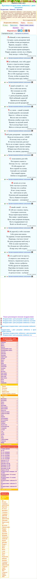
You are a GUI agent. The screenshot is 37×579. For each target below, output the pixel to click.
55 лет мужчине (5, 458)
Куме (2, 379)
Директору (4, 356)
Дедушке (3, 355)
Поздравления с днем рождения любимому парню (18, 319)
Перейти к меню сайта (18, 3)
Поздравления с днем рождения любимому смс (17, 335)
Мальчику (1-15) (5, 466)
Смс (22, 27)
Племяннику (4, 418)
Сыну (2, 433)
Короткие (4, 507)
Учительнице (4, 439)
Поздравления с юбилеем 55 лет (9, 484)
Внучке (3, 347)
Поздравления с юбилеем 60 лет (9, 487)
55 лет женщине (5, 457)
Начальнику (4, 407)
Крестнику (4, 373)
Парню (23, 22)
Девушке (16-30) (5, 463)
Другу (2, 360)
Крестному (4, 378)
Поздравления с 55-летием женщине (8, 478)
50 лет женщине (5, 453)
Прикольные (13, 25)
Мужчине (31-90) (5, 468)
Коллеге (3, 371)
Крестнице (4, 374)
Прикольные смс (5, 523)
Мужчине (30, 22)
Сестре (3, 429)
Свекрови (3, 428)
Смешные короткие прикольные (5, 563)
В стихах (5, 25)
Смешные (4, 512)
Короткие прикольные (5, 518)
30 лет (2, 450)
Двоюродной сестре (6, 348)
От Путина (4, 501)
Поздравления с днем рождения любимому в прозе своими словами (18, 330)
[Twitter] (21, 31)
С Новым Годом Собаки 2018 (4, 574)
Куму (2, 381)
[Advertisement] (18, 297)
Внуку (2, 345)
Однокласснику (5, 411)
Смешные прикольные (5, 504)
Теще (2, 437)
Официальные (5, 527)
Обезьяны (4, 520)
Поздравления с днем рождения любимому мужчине (19, 320)
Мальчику (4, 399)
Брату (2, 344)
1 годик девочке (5, 449)
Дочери (3, 358)
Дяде (2, 361)
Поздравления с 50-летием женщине (8, 475)
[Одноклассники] (24, 31)
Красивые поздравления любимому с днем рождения (20, 58)
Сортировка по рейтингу (22, 33)
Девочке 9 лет (5, 461)
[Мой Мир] (26, 31)
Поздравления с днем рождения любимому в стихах (19, 322)
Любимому (13, 9)
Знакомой (3, 366)
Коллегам (4, 525)
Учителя (3, 441)
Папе (2, 415)
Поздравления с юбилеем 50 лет (9, 481)
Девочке (3, 352)
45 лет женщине (5, 452)
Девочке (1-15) (5, 460)
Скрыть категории (9, 444)
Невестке (3, 410)
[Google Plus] (29, 31)
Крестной (3, 376)
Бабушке (3, 342)
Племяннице (4, 420)
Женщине (3, 365)
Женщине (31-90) (5, 465)
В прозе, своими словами (4, 530)
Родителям (4, 424)
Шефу (2, 442)
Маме (2, 402)
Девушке (3, 353)
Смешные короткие (4, 514)
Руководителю (5, 426)
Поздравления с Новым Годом (5, 497)
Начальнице (4, 408)
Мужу (2, 403)
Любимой (3, 382)
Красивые (19, 9)
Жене (2, 363)
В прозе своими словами (26, 25)
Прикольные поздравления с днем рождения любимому (18, 326)
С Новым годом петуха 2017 (4, 568)
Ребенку (3, 423)
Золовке (3, 368)
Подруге (3, 421)
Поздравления (4, 9)
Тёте (2, 436)
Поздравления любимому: (11, 22)
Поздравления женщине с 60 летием (9, 472)
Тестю (2, 434)
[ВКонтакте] (19, 31)
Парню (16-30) (5, 470)
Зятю (2, 369)
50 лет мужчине (5, 455)
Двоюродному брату (6, 350)
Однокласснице (5, 413)
